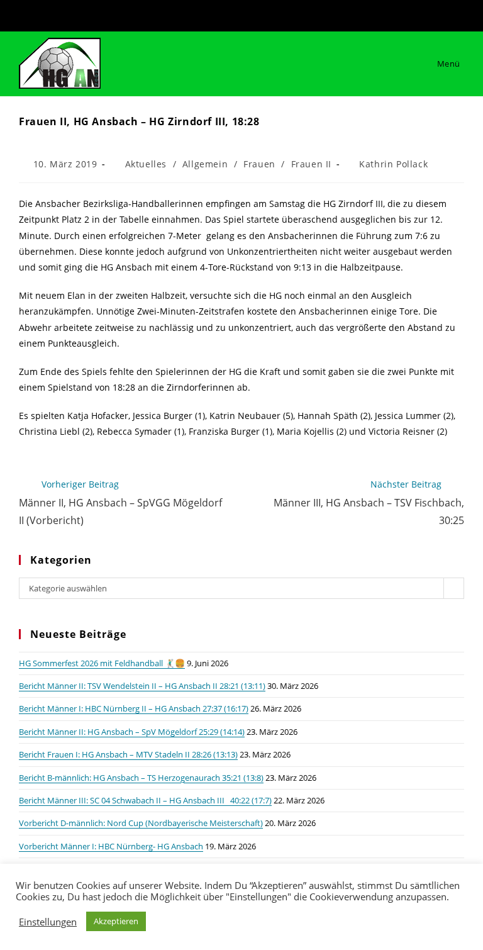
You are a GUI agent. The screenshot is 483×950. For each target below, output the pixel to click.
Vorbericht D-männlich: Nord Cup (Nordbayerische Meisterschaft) (141, 823)
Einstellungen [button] (48, 921)
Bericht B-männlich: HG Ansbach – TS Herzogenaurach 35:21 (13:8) (141, 777)
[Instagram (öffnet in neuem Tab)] (245, 14)
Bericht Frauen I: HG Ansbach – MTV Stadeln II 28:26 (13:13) (128, 754)
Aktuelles (146, 164)
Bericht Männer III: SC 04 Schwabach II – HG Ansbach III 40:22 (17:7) (145, 800)
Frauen (259, 164)
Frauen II (311, 164)
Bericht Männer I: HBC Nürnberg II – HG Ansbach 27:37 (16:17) (133, 708)
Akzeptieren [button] (116, 921)
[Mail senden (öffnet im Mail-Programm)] (262, 14)
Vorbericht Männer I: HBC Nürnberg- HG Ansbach (111, 846)
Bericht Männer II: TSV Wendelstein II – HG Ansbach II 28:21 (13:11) (142, 685)
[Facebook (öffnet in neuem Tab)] (224, 14)
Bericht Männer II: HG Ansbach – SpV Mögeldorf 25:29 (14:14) (132, 731)
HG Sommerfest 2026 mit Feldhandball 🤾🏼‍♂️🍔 (102, 663)
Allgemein (205, 164)
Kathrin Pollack (393, 164)
